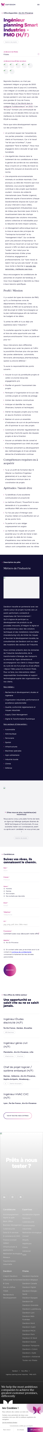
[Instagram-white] (12, 1197)
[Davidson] (8, 4)
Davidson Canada (29, 1283)
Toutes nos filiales (29, 1360)
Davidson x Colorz (29, 1349)
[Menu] (38, 5)
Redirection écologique (12, 1253)
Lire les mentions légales (9, 1422)
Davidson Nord (28, 1323)
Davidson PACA (28, 1331)
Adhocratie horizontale (12, 1280)
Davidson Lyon (28, 1313)
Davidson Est (27, 1301)
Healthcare (26, 1243)
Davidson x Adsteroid (31, 1356)
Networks (26, 1218)
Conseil (25, 1236)
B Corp (6, 1283)
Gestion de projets (11, 42)
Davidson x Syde (29, 1353)
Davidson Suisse (29, 1342)
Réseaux (6, 1257)
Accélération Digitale (31, 1214)
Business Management (12, 1225)
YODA (5, 1291)
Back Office (8, 1221)
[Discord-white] (21, 1197)
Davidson (15, 1371)
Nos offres (24, 1371)
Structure (20, 1056)
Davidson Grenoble (30, 1305)
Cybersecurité (9, 1229)
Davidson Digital (29, 1287)
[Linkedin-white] (4, 1197)
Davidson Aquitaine (30, 1276)
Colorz (25, 1247)
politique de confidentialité (21, 952)
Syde (24, 1255)
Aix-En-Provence (26, 13)
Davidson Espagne (29, 1298)
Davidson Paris (28, 1334)
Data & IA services (10, 1232)
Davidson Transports (30, 1345)
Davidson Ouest (29, 1327)
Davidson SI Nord (29, 1338)
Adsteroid (26, 1251)
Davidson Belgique (30, 1280)
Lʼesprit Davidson (10, 1276)
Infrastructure (9, 1056)
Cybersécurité (28, 1222)
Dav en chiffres (9, 1287)
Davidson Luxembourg (31, 1309)
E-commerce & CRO (11, 1236)
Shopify (25, 1240)
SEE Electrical (9, 1032)
